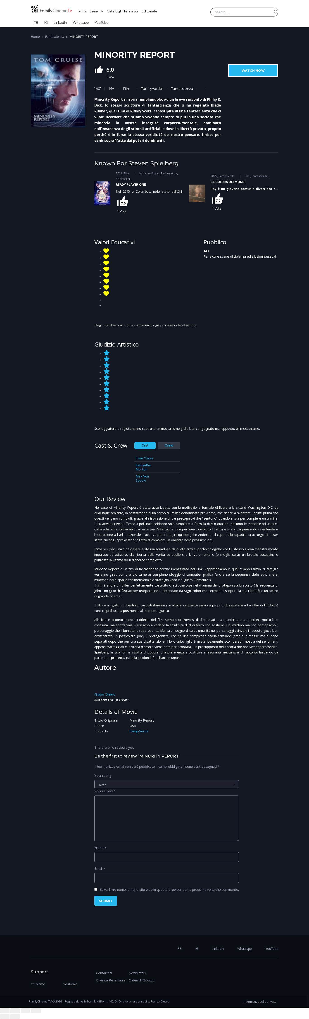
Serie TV (96, 11)
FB (36, 23)
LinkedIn (60, 23)
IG (46, 23)
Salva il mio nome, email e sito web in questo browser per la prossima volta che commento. (169, 889)
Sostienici (70, 984)
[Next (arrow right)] (15, 1016)
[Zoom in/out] (36, 1010)
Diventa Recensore (110, 980)
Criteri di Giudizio (141, 980)
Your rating (102, 775)
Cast (145, 445)
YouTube (101, 23)
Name (100, 847)
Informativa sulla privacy (260, 1002)
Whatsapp (81, 23)
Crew (169, 445)
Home (35, 36)
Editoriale (149, 11)
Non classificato (149, 173)
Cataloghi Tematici (122, 11)
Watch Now (253, 71)
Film (82, 11)
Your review (104, 791)
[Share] (15, 1010)
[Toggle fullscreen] (25, 1010)
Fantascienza (54, 36)
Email (99, 868)
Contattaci (104, 973)
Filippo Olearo (104, 694)
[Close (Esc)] (5, 1010)
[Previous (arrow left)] (5, 1016)
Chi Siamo (38, 984)
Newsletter (137, 973)
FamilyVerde (151, 88)
